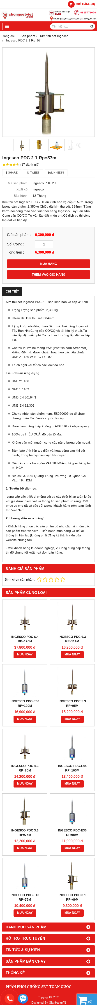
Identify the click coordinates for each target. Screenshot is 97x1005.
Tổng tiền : (15, 252)
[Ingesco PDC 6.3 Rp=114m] (72, 617)
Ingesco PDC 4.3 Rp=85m (25, 768)
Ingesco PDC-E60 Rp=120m (25, 703)
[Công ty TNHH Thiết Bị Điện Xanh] (48, 20)
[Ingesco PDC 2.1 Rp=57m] (48, 92)
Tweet (34, 172)
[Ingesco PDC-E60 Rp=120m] (25, 682)
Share (12, 172)
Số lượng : (15, 244)
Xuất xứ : (22, 189)
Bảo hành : (21, 195)
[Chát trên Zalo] (23, 999)
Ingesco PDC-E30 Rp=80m (72, 833)
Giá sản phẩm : (19, 235)
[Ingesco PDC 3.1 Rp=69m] (72, 875)
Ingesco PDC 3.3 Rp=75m (25, 833)
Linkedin (57, 172)
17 (29, 164)
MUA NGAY (25, 654)
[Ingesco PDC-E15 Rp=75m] (25, 875)
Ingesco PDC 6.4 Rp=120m (25, 639)
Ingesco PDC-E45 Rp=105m (72, 768)
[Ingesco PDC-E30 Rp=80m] (72, 811)
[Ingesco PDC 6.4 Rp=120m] (25, 617)
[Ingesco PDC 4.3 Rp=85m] (25, 746)
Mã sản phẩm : (18, 183)
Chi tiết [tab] (12, 291)
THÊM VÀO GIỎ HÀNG (48, 274)
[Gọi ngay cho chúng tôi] (51, 999)
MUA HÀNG (48, 264)
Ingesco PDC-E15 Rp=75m (25, 897)
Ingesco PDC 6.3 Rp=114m (72, 639)
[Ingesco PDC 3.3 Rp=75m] (25, 811)
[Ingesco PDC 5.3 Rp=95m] (72, 682)
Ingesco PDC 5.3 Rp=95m (72, 703)
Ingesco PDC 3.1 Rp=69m (72, 897)
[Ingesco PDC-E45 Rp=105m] (72, 746)
